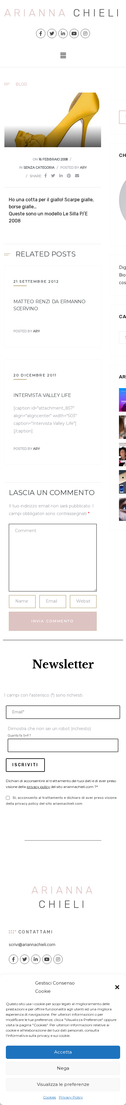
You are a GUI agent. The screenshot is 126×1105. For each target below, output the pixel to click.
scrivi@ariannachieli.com (32, 944)
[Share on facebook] (45, 175)
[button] (117, 987)
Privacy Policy (71, 1097)
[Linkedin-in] (63, 33)
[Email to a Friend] (77, 175)
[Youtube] (74, 33)
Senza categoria (39, 167)
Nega (63, 1068)
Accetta (63, 1052)
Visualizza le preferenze (63, 1084)
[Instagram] (85, 33)
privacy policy (38, 786)
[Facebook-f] (40, 33)
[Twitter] (52, 33)
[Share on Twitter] (53, 175)
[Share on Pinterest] (69, 175)
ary (83, 167)
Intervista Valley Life (42, 395)
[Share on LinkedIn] (61, 175)
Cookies (49, 1097)
